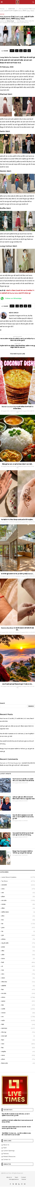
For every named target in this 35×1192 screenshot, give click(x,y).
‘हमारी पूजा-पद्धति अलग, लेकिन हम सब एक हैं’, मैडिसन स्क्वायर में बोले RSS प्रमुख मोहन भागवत (24, 798)
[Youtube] (22, 1184)
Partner (24, 1179)
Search (2, 703)
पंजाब (18, 970)
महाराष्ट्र (18, 1001)
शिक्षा (18, 1047)
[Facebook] (10, 1184)
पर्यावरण (18, 978)
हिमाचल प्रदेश (18, 1063)
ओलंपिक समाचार (18, 912)
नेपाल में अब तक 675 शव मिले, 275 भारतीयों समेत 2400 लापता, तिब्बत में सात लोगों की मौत (23, 779)
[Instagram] (16, 1184)
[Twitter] (13, 1184)
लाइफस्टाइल (11, 9)
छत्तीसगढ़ (18, 939)
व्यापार (18, 1044)
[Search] (33, 2)
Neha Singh (10, 21)
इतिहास (18, 896)
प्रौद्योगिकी (18, 986)
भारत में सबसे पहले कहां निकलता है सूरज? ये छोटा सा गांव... (17, 684)
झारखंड (18, 947)
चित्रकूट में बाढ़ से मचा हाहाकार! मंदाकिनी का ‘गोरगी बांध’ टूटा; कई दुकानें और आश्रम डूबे (22, 852)
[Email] (24, 1184)
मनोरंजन (18, 997)
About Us (9, 1177)
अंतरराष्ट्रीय (18, 885)
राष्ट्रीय (18, 1020)
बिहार (18, 989)
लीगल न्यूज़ (18, 1032)
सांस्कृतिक (18, 1051)
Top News (18, 881)
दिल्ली (18, 962)
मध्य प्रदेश (18, 993)
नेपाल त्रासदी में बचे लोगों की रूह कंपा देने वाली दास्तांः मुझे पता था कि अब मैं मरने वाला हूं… (23, 834)
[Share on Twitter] (21, 50)
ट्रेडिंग (18, 955)
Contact (23, 1177)
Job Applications (14, 1179)
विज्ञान (18, 1040)
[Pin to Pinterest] (25, 50)
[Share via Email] (29, 50)
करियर (18, 916)
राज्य (18, 1016)
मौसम (18, 1005)
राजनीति (18, 1009)
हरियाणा (18, 1059)
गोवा (18, 931)
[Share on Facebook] (16, 50)
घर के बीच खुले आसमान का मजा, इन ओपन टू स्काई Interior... (17, 574)
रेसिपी (18, 1024)
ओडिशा (18, 908)
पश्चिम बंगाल (18, 982)
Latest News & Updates (18, 877)
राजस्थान (18, 1013)
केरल (18, 920)
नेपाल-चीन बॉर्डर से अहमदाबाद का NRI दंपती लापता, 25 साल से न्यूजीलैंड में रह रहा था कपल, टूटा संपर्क (23, 816)
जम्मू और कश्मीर (18, 943)
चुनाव (18, 935)
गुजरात (18, 927)
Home (2, 9)
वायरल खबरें (18, 1036)
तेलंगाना (18, 958)
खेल (18, 923)
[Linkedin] (19, 1184)
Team (16, 1177)
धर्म (18, 966)
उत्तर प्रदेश (18, 900)
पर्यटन (18, 974)
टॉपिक (18, 951)
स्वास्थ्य (18, 1055)
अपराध (18, 889)
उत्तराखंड (18, 904)
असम (18, 892)
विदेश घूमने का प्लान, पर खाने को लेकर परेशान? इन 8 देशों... (17, 464)
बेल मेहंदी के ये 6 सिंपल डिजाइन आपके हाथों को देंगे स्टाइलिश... (17, 519)
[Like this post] (12, 50)
